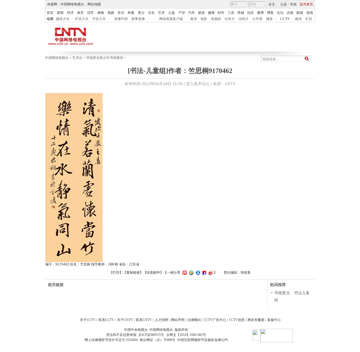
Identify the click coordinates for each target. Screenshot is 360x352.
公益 (171, 13)
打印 (116, 272)
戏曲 (110, 13)
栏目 (308, 19)
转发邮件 (153, 272)
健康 (211, 13)
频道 (298, 19)
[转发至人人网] (197, 272)
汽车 (191, 13)
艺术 (161, 13)
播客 (269, 19)
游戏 (309, 13)
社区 (250, 13)
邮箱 (299, 13)
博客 (270, 13)
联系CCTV (106, 320)
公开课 (257, 19)
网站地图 (94, 4)
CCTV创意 (237, 320)
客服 (293, 4)
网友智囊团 (256, 320)
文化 (151, 13)
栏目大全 (82, 19)
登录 (271, 4)
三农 (231, 13)
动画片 (243, 19)
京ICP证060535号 (151, 335)
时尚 (221, 13)
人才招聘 (161, 320)
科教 (131, 13)
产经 (181, 13)
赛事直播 (138, 19)
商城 (240, 13)
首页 (50, 13)
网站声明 (177, 320)
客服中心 (274, 320)
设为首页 (306, 4)
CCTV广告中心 (215, 320)
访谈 (290, 13)
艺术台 (77, 58)
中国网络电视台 (72, 4)
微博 (260, 13)
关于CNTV (125, 320)
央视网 (52, 4)
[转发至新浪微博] (210, 272)
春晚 (100, 13)
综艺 (90, 13)
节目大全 (99, 19)
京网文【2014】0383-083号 (186, 335)
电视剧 (216, 19)
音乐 (121, 13)
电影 (204, 19)
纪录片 (230, 19)
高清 (193, 19)
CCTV (285, 19)
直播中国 (121, 19)
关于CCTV (88, 320)
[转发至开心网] (184, 272)
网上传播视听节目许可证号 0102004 (111, 340)
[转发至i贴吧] (203, 272)
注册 (283, 4)
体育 (80, 13)
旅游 (201, 13)
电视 (50, 19)
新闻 (60, 13)
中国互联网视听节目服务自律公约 (202, 340)
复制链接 (133, 272)
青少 (141, 13)
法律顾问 (194, 320)
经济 (70, 13)
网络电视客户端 (171, 19)
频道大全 (62, 19)
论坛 (280, 13)
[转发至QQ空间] (191, 272)
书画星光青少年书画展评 (104, 58)
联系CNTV (144, 320)
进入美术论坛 (198, 83)
